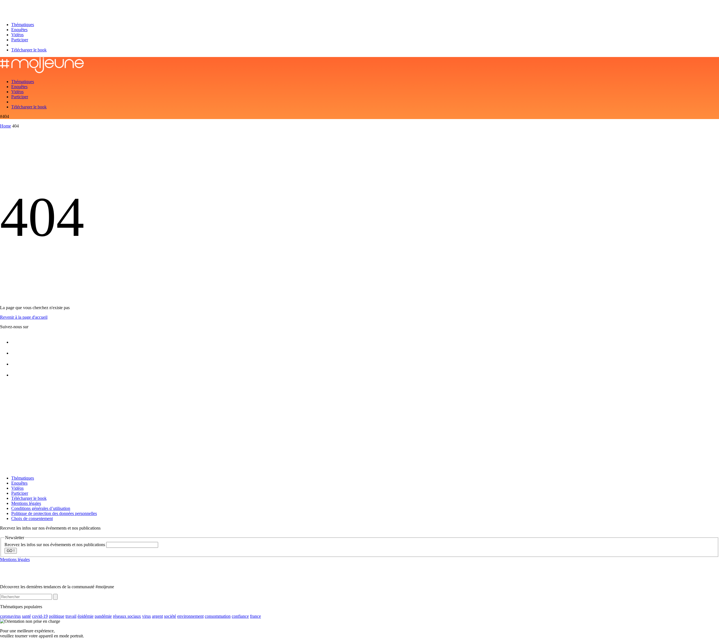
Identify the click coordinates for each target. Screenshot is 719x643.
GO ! (11, 551)
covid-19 (40, 616)
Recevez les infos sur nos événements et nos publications (55, 544)
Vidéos (17, 34)
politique (56, 616)
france (255, 616)
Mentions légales (26, 503)
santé (26, 616)
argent (157, 616)
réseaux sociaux (127, 616)
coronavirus (10, 616)
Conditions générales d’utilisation (40, 508)
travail (70, 616)
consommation (218, 616)
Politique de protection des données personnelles (54, 513)
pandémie (103, 616)
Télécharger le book (29, 49)
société (170, 616)
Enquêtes (19, 29)
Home (5, 126)
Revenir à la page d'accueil (23, 317)
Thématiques (22, 24)
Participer (19, 39)
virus (146, 616)
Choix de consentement (32, 518)
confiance (240, 616)
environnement (190, 616)
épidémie (86, 616)
